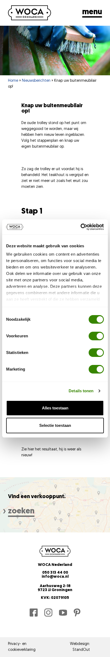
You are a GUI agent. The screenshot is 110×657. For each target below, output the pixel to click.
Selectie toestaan (55, 425)
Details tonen (81, 391)
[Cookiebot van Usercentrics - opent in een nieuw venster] (80, 226)
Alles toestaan (55, 408)
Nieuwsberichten (36, 81)
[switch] (96, 336)
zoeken (21, 511)
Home (13, 81)
